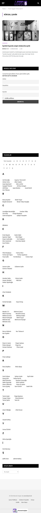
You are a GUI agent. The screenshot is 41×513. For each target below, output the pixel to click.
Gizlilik (17, 502)
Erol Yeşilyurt (21, 239)
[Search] (38, 3)
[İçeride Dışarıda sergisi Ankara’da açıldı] (20, 30)
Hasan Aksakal (6, 280)
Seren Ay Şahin (20, 384)
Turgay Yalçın (6, 398)
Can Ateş (5, 213)
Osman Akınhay (7, 347)
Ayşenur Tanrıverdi (19, 180)
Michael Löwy (6, 321)
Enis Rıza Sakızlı (20, 241)
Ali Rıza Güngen (21, 186)
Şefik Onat (5, 458)
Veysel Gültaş (6, 419)
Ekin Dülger (19, 237)
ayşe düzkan (16, 188)
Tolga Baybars (18, 396)
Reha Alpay (18, 366)
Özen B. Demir (6, 343)
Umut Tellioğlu (6, 410)
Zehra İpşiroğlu (6, 439)
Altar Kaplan (18, 182)
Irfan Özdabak (6, 292)
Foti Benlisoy (17, 257)
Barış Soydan (6, 200)
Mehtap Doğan (20, 315)
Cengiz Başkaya (17, 213)
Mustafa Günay (20, 313)
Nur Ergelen (5, 333)
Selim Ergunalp (6, 382)
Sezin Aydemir (20, 382)
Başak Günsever (7, 202)
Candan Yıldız (24, 211)
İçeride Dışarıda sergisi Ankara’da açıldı (16, 46)
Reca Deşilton (6, 366)
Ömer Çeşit (20, 347)
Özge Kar (18, 345)
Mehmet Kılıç (6, 319)
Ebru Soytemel (6, 241)
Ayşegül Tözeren (7, 186)
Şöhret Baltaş (17, 458)
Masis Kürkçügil (7, 317)
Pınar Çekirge (6, 357)
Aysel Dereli (28, 188)
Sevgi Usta (5, 378)
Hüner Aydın (19, 278)
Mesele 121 (5, 311)
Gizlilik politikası (9, 98)
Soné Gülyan (6, 376)
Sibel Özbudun (6, 380)
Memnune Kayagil (20, 319)
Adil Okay (5, 188)
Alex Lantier (19, 184)
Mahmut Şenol (18, 311)
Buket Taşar (18, 200)
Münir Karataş (6, 313)
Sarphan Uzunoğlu (21, 380)
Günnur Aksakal (7, 268)
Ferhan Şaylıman (22, 255)
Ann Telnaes (6, 190)
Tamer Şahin (6, 400)
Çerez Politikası (13, 500)
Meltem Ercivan (7, 315)
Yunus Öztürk (6, 429)
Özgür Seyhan (20, 343)
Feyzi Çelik (5, 257)
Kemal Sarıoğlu (6, 302)
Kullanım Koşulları (24, 500)
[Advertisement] (20, 128)
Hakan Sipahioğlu (7, 282)
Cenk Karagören (7, 215)
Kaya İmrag (19, 302)
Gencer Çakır (6, 266)
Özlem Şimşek (6, 345)
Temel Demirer (19, 398)
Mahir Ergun (20, 317)
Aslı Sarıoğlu (6, 180)
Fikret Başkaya (6, 253)
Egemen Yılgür (6, 237)
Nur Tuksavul (20, 331)
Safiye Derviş (17, 378)
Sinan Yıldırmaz (7, 384)
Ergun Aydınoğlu (7, 239)
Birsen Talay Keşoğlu (23, 202)
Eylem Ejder (17, 235)
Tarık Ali (17, 400)
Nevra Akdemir (6, 331)
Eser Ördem (5, 243)
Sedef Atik (29, 386)
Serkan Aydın (18, 376)
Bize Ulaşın (24, 502)
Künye (32, 500)
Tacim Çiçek (5, 396)
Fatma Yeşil (29, 257)
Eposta (4, 92)
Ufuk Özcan (19, 410)
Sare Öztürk (18, 386)
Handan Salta (6, 278)
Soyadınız (5, 85)
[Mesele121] (20, 3)
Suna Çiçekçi (6, 386)
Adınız (4, 79)
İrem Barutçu (6, 449)
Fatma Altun (19, 253)
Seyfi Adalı (30, 376)
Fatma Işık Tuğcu (7, 255)
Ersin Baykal (6, 235)
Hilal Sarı (18, 280)
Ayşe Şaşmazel (6, 184)
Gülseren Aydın (19, 266)
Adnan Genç (6, 182)
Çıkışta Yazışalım (22, 215)
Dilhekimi (5, 225)
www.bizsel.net (28, 496)
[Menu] (3, 3)
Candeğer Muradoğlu (8, 211)
